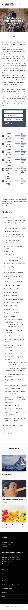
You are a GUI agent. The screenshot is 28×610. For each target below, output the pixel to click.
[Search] (24, 4)
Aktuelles (4, 581)
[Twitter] (6, 433)
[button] (3, 425)
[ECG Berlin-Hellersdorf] (10, 4)
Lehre (14, 14)
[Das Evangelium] (14, 463)
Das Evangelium (7, 474)
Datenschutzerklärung (7, 588)
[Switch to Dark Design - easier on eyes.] (20, 4)
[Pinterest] (11, 433)
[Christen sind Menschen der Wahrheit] (14, 488)
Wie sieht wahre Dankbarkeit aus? (12, 525)
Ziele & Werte (5, 573)
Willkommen (5, 569)
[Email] (9, 36)
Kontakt (3, 596)
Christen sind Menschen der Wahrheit (13, 500)
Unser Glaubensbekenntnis (8, 577)
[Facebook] (3, 433)
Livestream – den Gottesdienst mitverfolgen (12, 584)
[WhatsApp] (18, 36)
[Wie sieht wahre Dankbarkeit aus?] (14, 513)
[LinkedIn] (9, 433)
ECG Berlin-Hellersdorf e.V (8, 542)
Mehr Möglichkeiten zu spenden (9, 563)
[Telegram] (14, 36)
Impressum (4, 592)
